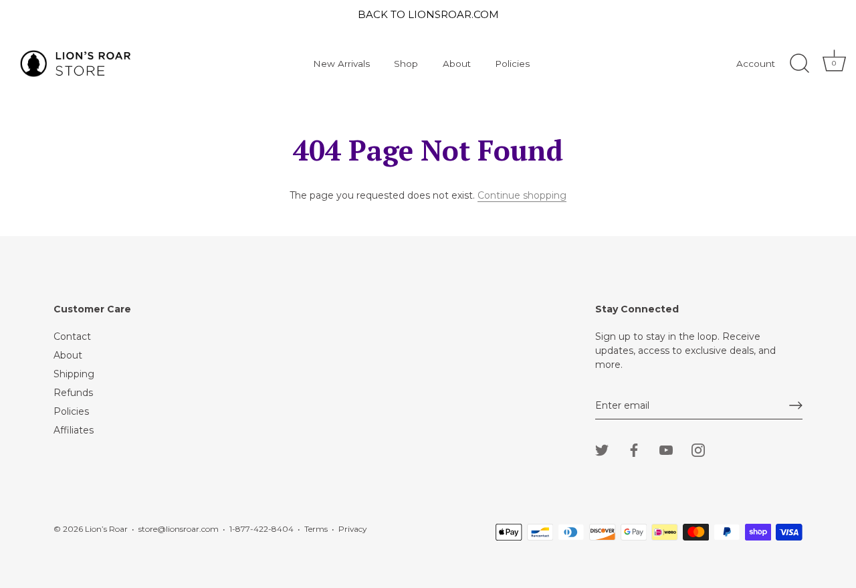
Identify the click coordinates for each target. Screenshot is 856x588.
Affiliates (74, 430)
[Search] (799, 63)
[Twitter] (602, 450)
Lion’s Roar (106, 529)
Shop (406, 63)
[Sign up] (795, 405)
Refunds (73, 393)
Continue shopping (521, 195)
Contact (72, 336)
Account (755, 63)
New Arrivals (341, 63)
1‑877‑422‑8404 (261, 529)
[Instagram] (698, 450)
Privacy (352, 529)
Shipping (74, 374)
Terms (316, 529)
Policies (512, 63)
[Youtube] (666, 450)
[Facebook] (634, 450)
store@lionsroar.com (178, 529)
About (457, 63)
